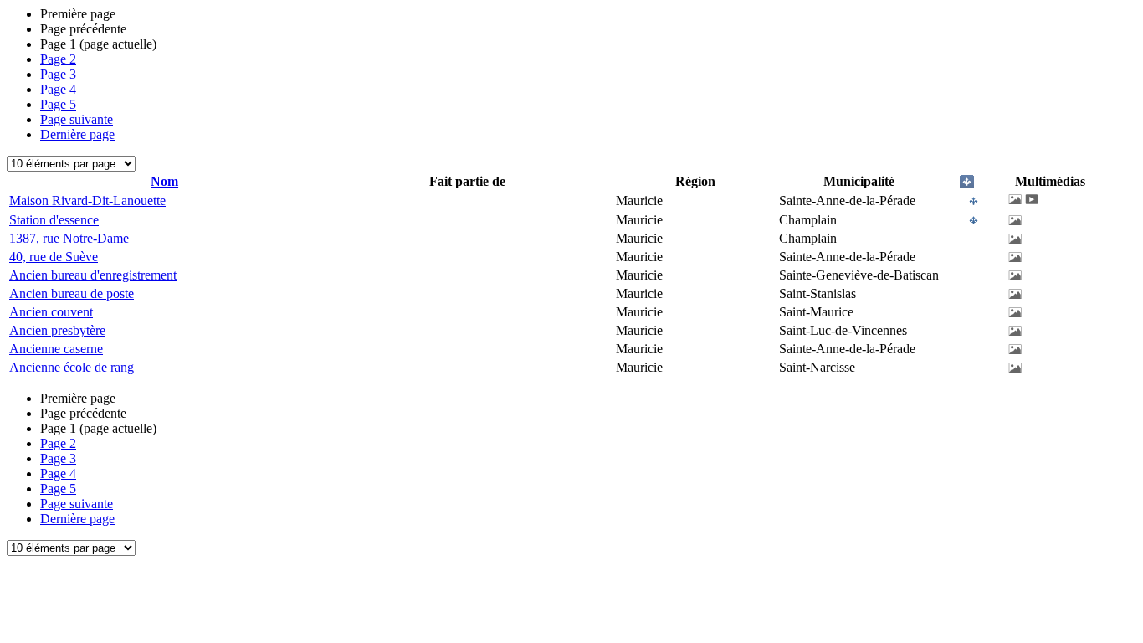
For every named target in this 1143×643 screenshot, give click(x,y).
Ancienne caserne (56, 349)
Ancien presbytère (57, 330)
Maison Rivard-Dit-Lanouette (87, 200)
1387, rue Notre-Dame (69, 238)
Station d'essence (54, 220)
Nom (164, 181)
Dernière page (77, 134)
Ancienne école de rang (71, 367)
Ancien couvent (51, 312)
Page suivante (76, 119)
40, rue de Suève (53, 256)
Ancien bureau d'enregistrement (93, 275)
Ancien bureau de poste (71, 293)
